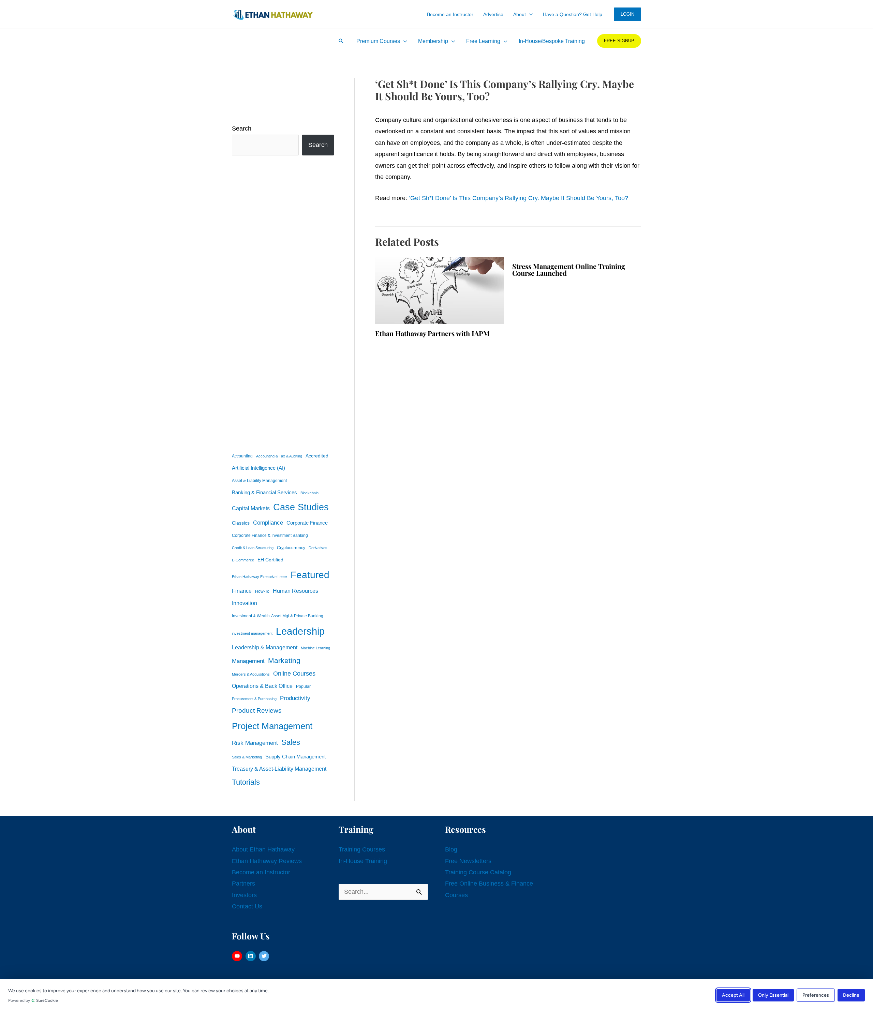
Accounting (242, 456)
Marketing (284, 660)
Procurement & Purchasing (254, 699)
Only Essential (773, 995)
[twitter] (265, 956)
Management (248, 661)
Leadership (300, 631)
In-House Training (363, 861)
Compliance (268, 522)
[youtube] (238, 956)
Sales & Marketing (247, 757)
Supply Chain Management (295, 756)
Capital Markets (251, 508)
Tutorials (246, 782)
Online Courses (294, 673)
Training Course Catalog (478, 872)
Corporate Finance (307, 523)
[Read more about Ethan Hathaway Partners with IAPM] (439, 289)
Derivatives (318, 548)
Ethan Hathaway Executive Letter (259, 577)
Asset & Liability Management (259, 480)
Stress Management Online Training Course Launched (568, 269)
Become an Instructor (261, 872)
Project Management (272, 726)
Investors (244, 895)
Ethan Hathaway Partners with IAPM (432, 333)
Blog (451, 849)
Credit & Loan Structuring (252, 548)
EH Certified (270, 559)
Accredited (317, 455)
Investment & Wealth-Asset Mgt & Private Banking (277, 616)
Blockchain (309, 493)
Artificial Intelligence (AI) (258, 468)
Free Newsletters (468, 861)
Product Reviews (257, 710)
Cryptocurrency (291, 547)
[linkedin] (251, 956)
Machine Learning (315, 648)
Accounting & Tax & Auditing (279, 456)
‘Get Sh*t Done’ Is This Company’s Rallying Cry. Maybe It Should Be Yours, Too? (518, 198)
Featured (310, 575)
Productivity (295, 698)
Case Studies (301, 507)
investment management (252, 633)
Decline (851, 995)
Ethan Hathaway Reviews (267, 861)
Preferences (815, 995)
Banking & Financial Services (264, 492)
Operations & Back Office (262, 686)
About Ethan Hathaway (263, 849)
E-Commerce (243, 560)
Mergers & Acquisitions (251, 674)
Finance (242, 591)
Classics (241, 523)
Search (241, 128)
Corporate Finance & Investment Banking (270, 535)
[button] (529, 14)
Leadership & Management (264, 647)
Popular (303, 686)
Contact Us (247, 906)
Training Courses (362, 849)
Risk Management (255, 742)
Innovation (244, 603)
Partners (243, 883)
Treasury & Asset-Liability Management (279, 769)
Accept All (733, 995)
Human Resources (295, 591)
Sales (290, 742)
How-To (262, 591)
